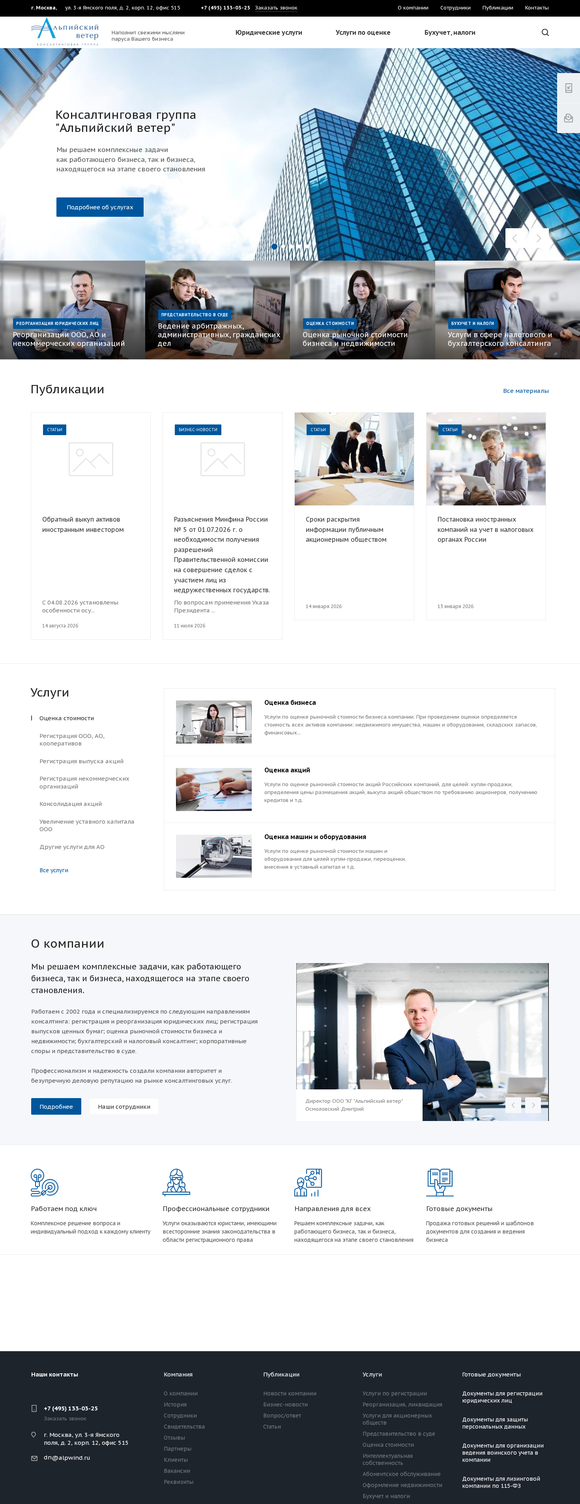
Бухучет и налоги (386, 1496)
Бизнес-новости (285, 1404)
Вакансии (177, 1470)
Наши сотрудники (124, 1106)
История (175, 1404)
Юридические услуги (269, 32)
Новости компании (289, 1393)
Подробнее (83, 197)
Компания (178, 1374)
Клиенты (176, 1459)
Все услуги (53, 870)
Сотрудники (180, 1415)
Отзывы (174, 1437)
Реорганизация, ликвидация (402, 1404)
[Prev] (515, 238)
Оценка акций (287, 770)
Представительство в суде (399, 1433)
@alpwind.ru (71, 1457)
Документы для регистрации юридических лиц (502, 1397)
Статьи (272, 1426)
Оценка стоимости (388, 1444)
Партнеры (177, 1448)
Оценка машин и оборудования (315, 837)
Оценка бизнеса (290, 702)
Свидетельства (184, 1426)
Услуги (372, 1374)
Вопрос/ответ (282, 1415)
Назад (513, 1105)
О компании (181, 1393)
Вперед (533, 1105)
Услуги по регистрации (395, 1393)
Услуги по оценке (363, 32)
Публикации (281, 1374)
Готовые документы (491, 1374)
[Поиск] (544, 32)
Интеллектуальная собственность (388, 1459)
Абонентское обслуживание (402, 1474)
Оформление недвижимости (402, 1485)
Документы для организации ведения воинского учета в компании (503, 1452)
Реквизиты (178, 1481)
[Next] (539, 238)
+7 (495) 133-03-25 (71, 1408)
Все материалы (526, 390)
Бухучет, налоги (450, 32)
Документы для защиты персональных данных (495, 1423)
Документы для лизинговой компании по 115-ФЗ (501, 1482)
